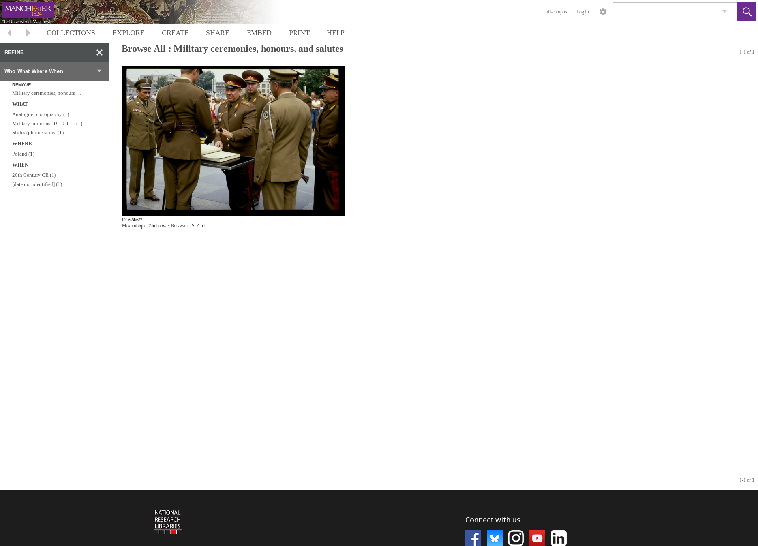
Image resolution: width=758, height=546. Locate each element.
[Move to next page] (28, 34)
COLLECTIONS (71, 33)
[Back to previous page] (9, 34)
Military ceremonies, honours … (46, 93)
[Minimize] (99, 52)
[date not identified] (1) (37, 184)
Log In (582, 12)
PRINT (299, 33)
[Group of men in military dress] (233, 140)
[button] (746, 11)
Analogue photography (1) (40, 114)
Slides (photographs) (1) (38, 132)
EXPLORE (128, 33)
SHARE (217, 33)
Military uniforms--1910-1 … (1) (47, 123)
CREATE (175, 33)
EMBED (259, 33)
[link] (725, 12)
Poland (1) (23, 154)
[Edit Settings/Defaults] (603, 11)
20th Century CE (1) (34, 175)
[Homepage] (149, 12)
